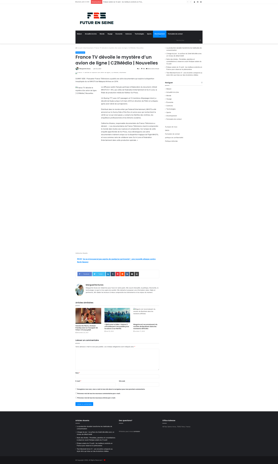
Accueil (79, 48)
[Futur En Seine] (95, 17)
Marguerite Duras (85, 68)
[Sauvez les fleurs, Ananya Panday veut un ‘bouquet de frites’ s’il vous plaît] (88, 316)
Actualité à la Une (91, 34)
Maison (79, 34)
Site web (122, 381)
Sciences (128, 34)
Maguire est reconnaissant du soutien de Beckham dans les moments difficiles (145, 326)
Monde (102, 34)
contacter (136, 431)
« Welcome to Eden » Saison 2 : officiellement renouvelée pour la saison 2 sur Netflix (116, 326)
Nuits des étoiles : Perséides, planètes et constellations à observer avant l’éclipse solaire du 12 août (183, 61)
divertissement (88, 48)
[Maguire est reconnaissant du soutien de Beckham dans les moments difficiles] (146, 315)
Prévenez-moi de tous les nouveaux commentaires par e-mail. (98, 393)
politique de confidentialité (174, 137)
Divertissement (160, 34)
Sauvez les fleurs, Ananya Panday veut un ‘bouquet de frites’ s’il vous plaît (86, 328)
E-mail (78, 381)
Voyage (110, 34)
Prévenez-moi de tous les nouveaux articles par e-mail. (96, 398)
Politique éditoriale (171, 141)
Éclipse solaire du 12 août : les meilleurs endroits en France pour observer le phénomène (133, 2)
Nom (77, 373)
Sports (149, 34)
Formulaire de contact (175, 34)
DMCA (167, 130)
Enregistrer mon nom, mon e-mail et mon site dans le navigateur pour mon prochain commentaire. (111, 389)
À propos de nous (171, 127)
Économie (119, 34)
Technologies (139, 34)
